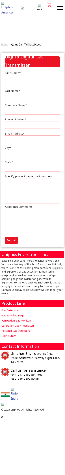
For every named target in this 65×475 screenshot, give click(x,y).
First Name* (13, 73)
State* (9, 162)
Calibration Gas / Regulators (17, 325)
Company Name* (16, 105)
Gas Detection (10, 310)
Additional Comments (18, 206)
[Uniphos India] (5, 394)
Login (40, 9)
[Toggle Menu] (60, 8)
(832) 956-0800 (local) (24, 378)
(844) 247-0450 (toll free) (26, 374)
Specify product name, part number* (29, 176)
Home (4, 44)
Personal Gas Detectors (15, 330)
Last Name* (12, 90)
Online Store (8, 336)
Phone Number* (15, 119)
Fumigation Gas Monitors (16, 320)
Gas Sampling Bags (12, 315)
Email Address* (15, 133)
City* (8, 147)
